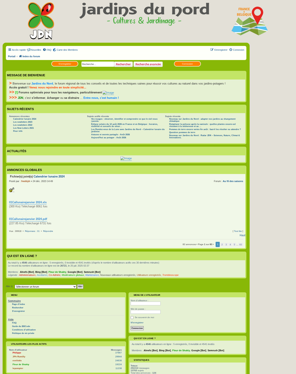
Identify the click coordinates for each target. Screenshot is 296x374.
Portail (11, 56)
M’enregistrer (137, 322)
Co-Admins (54, 275)
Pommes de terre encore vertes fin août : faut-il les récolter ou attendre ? (205, 129)
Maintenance (92, 275)
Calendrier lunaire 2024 (24, 119)
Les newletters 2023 (22, 122)
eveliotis (17, 360)
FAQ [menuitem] (14, 323)
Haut (242, 235)
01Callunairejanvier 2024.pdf (28, 219)
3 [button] (226, 244)
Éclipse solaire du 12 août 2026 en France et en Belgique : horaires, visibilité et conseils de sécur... (124, 125)
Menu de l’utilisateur (146, 295)
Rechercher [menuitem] (17, 308)
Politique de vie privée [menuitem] (23, 333)
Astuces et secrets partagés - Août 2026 (110, 134)
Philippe (17, 352)
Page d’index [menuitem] (18, 304)
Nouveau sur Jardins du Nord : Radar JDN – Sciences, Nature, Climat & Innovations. (204, 136)
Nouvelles (36, 50)
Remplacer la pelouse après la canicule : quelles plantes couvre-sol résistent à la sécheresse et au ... (202, 125)
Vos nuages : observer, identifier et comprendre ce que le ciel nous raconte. (124, 120)
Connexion (187, 64)
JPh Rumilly (19, 356)
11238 (118, 368)
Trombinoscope (170, 275)
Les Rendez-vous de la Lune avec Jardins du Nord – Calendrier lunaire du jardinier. (128, 130)
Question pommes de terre (182, 132)
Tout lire (238, 231)
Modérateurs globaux (73, 275)
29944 (118, 356)
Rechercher (123, 64)
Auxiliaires (42, 275)
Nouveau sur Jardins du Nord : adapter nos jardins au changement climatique (202, 120)
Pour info (18, 131)
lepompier (18, 368)
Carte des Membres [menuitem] (67, 50)
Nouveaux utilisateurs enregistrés (117, 275)
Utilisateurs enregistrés (149, 275)
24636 (118, 360)
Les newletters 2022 (22, 125)
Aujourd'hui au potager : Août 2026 (108, 138)
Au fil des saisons (233, 181)
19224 (118, 364)
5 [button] (234, 244)
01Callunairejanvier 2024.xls (28, 202)
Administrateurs (27, 275)
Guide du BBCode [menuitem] (21, 326)
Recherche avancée (148, 64)
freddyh (25, 181)
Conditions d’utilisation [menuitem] (24, 330)
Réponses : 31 (32, 231)
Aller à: (9, 286)
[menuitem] (47, 49)
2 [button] (222, 244)
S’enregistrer (65, 64)
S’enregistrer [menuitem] (18, 311)
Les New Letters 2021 (23, 128)
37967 (118, 352)
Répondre (48, 231)
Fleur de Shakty (57, 272)
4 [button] (230, 244)
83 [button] (240, 244)
